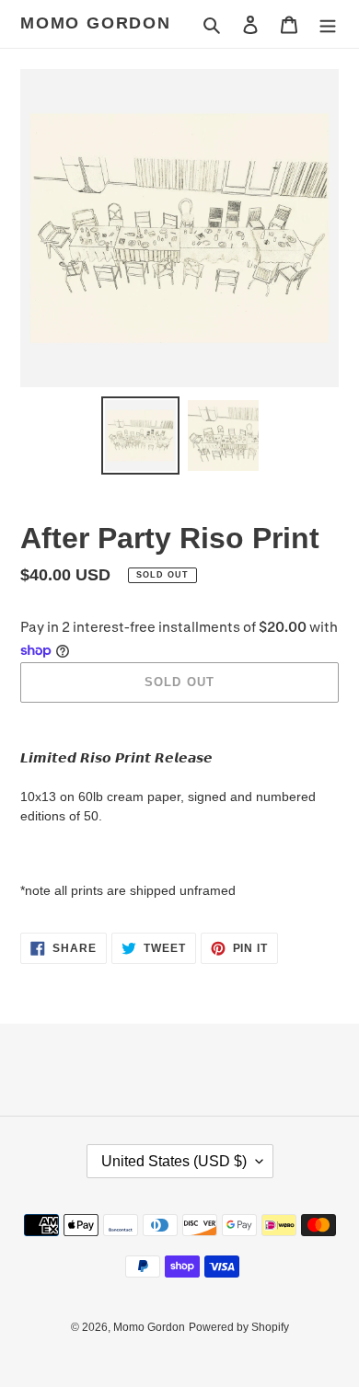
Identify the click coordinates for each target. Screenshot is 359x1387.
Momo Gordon (95, 23)
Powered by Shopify (239, 1327)
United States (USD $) (174, 1161)
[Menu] (327, 24)
